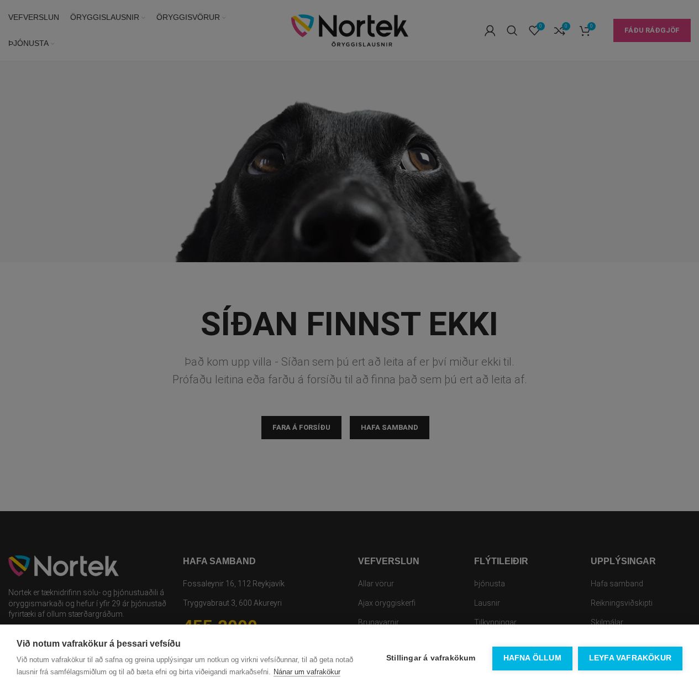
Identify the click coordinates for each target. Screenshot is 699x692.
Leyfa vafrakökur (630, 658)
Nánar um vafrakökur (307, 672)
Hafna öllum (532, 658)
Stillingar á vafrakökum (431, 658)
